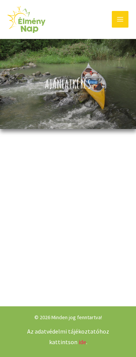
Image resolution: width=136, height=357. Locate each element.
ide (82, 342)
